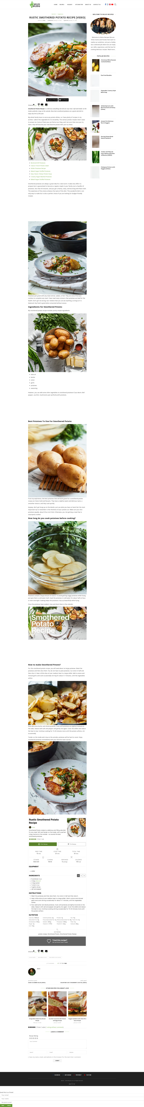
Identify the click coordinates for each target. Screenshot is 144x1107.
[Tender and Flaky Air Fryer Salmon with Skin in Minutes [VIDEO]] (94, 157)
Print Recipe (64, 100)
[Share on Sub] (20, 1089)
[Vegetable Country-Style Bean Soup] (94, 96)
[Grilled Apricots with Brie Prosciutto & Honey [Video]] (94, 111)
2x (81, 875)
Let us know (56, 942)
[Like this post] (58, 963)
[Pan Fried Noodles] (94, 80)
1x (78, 875)
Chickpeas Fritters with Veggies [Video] (108, 168)
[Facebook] (105, 4)
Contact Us (96, 4)
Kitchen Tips (79, 4)
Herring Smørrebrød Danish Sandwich (107, 137)
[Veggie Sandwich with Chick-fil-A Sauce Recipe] (77, 1003)
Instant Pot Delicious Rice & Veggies (107, 122)
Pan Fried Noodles (106, 75)
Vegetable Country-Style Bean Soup (108, 91)
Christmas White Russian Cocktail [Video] (108, 61)
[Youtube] (112, 4)
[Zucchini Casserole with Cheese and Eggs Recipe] (57, 1003)
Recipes (62, 4)
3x (84, 875)
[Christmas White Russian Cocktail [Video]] (94, 65)
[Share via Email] (65, 963)
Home (55, 4)
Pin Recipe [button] (73, 844)
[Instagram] (107, 4)
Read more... (112, 49)
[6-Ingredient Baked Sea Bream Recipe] (37, 1003)
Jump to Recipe (52, 100)
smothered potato (42, 957)
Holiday (69, 4)
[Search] (115, 4)
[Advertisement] (57, 208)
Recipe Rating (33, 1036)
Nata (44, 20)
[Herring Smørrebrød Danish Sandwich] (94, 142)
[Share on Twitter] (62, 963)
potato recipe (32, 957)
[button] (29, 839)
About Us (88, 4)
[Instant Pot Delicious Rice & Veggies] (94, 126)
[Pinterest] (110, 4)
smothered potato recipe (55, 957)
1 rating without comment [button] (54, 1027)
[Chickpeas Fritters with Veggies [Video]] (94, 172)
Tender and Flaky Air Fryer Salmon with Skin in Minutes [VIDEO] (108, 153)
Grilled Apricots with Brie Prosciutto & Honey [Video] (108, 107)
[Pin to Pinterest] (64, 963)
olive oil (38, 881)
